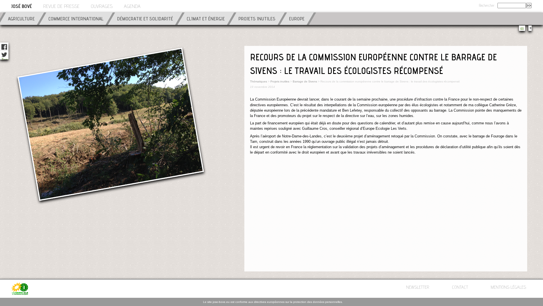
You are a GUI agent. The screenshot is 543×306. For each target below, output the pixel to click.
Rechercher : (488, 6)
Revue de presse (61, 6)
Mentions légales (508, 288)
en (522, 28)
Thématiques (258, 81)
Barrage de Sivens (305, 81)
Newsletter (417, 288)
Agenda (132, 6)
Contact (460, 288)
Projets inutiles (279, 81)
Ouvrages (102, 6)
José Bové (21, 6)
